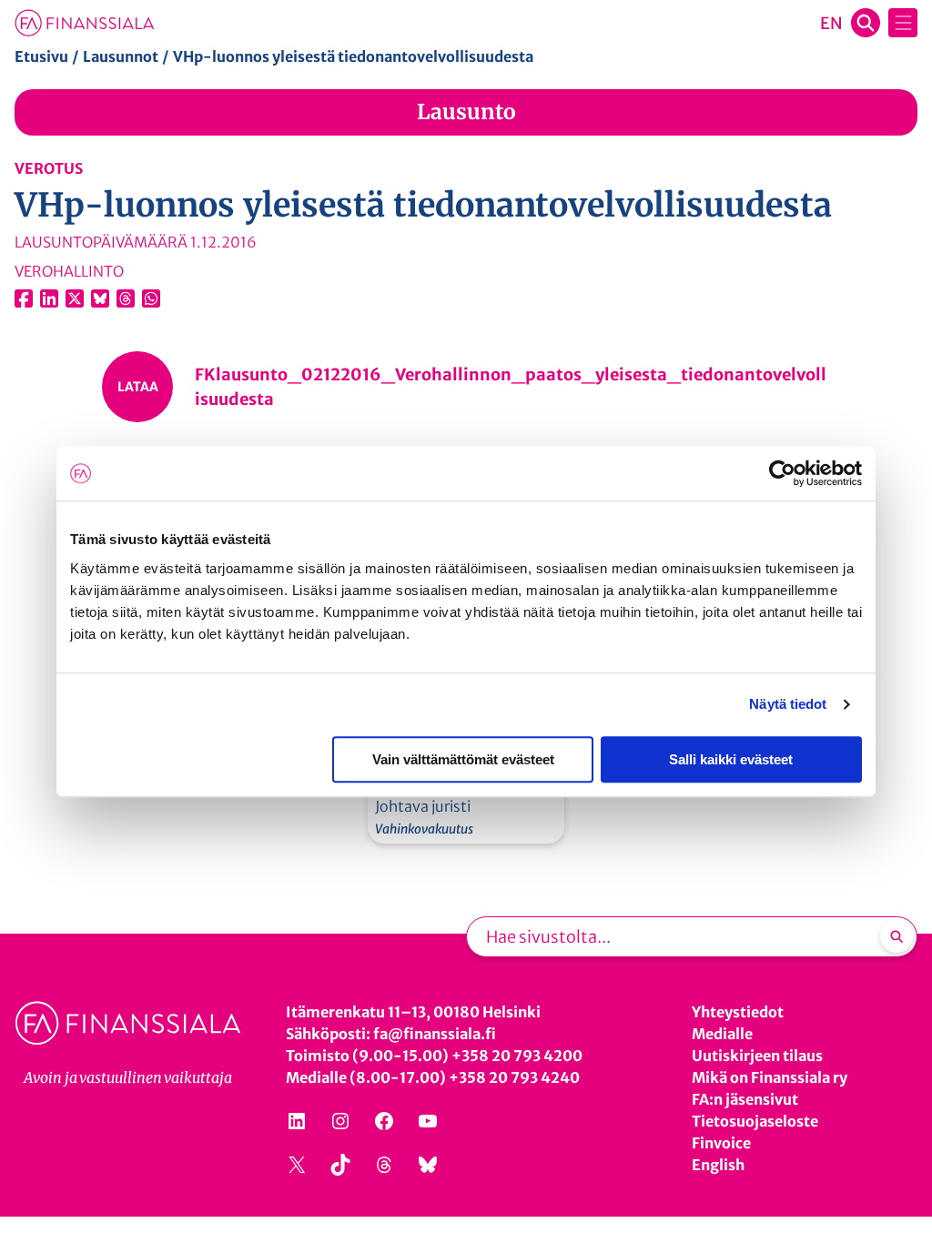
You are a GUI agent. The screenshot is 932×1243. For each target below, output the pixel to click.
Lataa (137, 387)
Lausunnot (120, 56)
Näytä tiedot (787, 704)
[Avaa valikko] (902, 22)
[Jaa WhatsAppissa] (151, 298)
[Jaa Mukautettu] (125, 298)
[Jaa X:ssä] (75, 298)
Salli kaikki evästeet (731, 759)
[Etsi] (896, 936)
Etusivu (41, 56)
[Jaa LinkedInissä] (49, 298)
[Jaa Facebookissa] (24, 298)
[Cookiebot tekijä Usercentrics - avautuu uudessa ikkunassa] (782, 473)
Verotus (49, 168)
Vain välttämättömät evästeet (463, 759)
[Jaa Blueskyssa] (100, 298)
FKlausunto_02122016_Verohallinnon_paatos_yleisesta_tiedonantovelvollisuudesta (510, 386)
